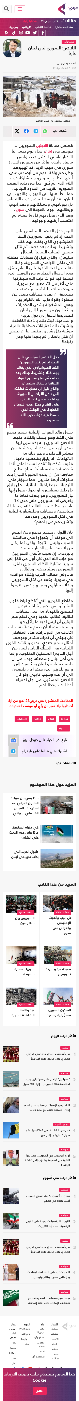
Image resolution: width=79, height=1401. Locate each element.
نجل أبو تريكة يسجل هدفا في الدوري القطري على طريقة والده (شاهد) (48, 1056)
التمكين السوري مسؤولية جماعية (59, 1012)
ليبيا (14, 1342)
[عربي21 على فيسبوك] (43, 32)
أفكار (42, 1351)
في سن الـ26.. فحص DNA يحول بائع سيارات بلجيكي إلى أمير (48, 1133)
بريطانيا (12, 1353)
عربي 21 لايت (61, 1124)
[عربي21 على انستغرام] (21, 32)
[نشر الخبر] (17, 131)
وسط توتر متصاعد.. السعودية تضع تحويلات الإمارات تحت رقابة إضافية (49, 1300)
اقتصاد (55, 1339)
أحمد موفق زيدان (66, 63)
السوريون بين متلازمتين (24, 920)
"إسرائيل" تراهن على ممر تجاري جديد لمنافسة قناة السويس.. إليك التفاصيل (46, 1082)
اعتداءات (22, 719)
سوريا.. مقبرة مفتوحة (24, 971)
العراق (13, 1337)
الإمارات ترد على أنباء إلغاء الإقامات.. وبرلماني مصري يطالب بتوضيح (47, 1275)
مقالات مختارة (64, 27)
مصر (14, 1358)
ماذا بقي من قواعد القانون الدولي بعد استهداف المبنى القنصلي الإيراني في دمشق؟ (24, 806)
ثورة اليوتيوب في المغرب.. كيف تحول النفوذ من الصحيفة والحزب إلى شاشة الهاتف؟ (47, 1160)
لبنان (48, 151)
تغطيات (55, 1334)
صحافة (64, 1073)
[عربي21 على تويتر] (35, 32)
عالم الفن (25, 1334)
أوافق (39, 1390)
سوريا (19, 210)
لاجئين (37, 719)
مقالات (69, 21)
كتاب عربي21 (40, 1330)
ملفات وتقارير (55, 1356)
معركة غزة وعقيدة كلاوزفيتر (58, 971)
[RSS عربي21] (6, 32)
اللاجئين (42, 146)
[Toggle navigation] (20, 9)
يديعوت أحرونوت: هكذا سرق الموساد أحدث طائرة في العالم (47, 1198)
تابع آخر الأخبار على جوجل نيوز (45, 740)
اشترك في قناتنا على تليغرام (44, 751)
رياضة (65, 1048)
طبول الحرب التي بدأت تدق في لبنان (24, 854)
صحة (28, 1344)
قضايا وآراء (30, 21)
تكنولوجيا (25, 1339)
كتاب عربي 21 (49, 21)
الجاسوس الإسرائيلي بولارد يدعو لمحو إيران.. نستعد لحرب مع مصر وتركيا (47, 1107)
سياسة (64, 1099)
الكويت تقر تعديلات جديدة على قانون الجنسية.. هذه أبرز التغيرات (48, 1224)
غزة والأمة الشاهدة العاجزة (23, 1013)
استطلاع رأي (38, 1356)
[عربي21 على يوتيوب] (27, 32)
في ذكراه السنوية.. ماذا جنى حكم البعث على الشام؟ (23, 832)
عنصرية (63, 728)
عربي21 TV (24, 1329)
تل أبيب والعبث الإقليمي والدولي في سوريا (60, 925)
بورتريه (14, 27)
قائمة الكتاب (43, 27)
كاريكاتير (26, 27)
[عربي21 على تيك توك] (14, 32)
